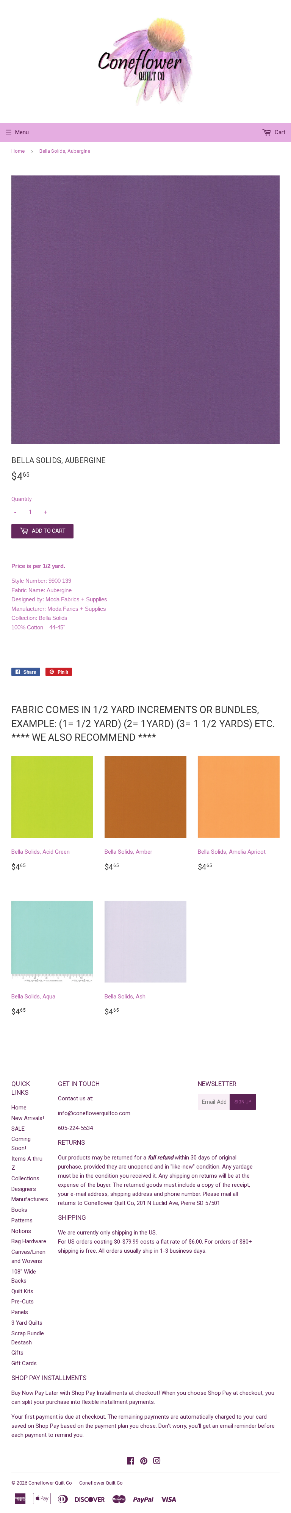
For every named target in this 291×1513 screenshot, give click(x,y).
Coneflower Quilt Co (50, 1483)
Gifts (17, 1352)
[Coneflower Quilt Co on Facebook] (131, 1461)
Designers (23, 1189)
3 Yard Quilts (26, 1322)
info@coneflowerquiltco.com (94, 1113)
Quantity (21, 499)
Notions (21, 1231)
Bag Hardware (28, 1241)
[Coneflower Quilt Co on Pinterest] (144, 1461)
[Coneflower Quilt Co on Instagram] (157, 1461)
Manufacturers (29, 1199)
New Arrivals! (27, 1118)
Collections (25, 1178)
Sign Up (243, 1102)
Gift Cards (24, 1363)
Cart (279, 132)
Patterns (22, 1220)
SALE (18, 1128)
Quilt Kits (22, 1291)
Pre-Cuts (22, 1301)
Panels (19, 1312)
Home (18, 151)
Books (19, 1209)
